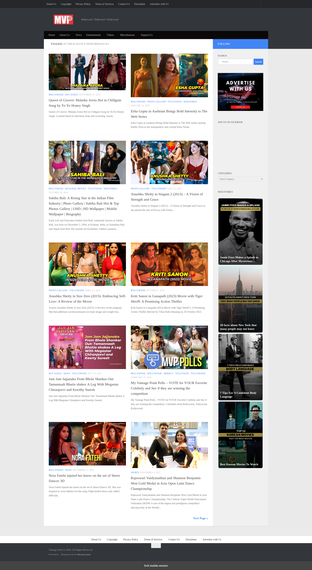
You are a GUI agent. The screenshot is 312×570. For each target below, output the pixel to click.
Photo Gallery (156, 101)
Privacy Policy (83, 4)
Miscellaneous (127, 35)
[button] (240, 231)
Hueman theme (84, 554)
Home (52, 35)
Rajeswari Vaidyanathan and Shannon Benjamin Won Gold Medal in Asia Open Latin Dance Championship (166, 483)
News (79, 35)
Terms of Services (104, 4)
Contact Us (124, 4)
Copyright (66, 4)
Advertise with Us (159, 4)
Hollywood (154, 373)
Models (168, 373)
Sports (135, 472)
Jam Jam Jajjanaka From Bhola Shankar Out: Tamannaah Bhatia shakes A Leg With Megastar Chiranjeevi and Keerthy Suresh (83, 384)
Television (175, 101)
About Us (51, 4)
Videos (110, 35)
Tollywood (158, 188)
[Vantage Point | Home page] (63, 19)
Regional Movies (75, 188)
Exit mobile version (156, 565)
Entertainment (93, 35)
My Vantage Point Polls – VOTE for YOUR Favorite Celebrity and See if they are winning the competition (169, 388)
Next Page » (200, 518)
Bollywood (56, 94)
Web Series (190, 101)
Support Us (147, 35)
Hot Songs (71, 94)
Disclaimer (139, 4)
